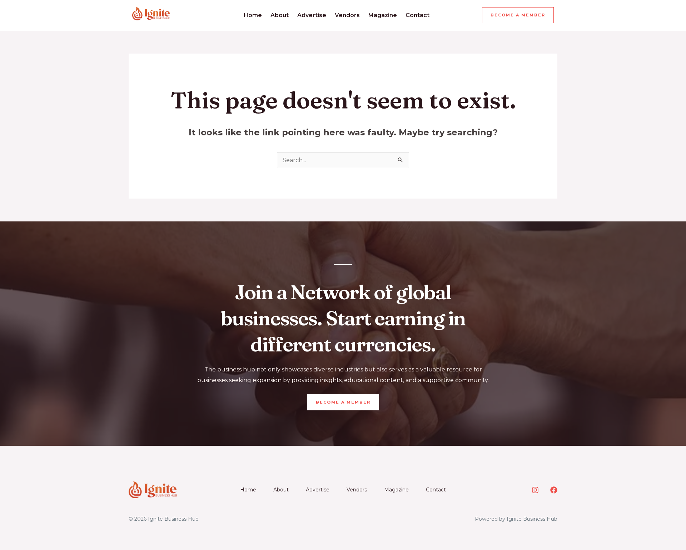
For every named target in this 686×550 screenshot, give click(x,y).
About (279, 15)
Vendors (347, 15)
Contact (417, 15)
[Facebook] (553, 490)
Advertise (311, 15)
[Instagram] (535, 490)
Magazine (382, 15)
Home (253, 15)
